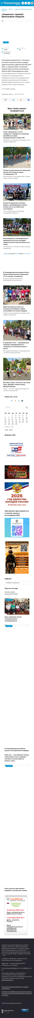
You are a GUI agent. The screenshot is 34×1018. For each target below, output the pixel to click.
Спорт (6, 42)
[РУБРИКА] (17, 745)
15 (12, 419)
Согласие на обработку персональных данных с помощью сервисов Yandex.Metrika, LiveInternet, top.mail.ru (17, 993)
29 (12, 424)
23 (16, 421)
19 (26, 419)
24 (20, 421)
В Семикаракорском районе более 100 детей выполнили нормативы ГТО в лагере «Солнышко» (16, 274)
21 (9, 421)
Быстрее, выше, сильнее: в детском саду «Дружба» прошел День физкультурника (16, 384)
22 (12, 421)
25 (23, 421)
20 (5, 421)
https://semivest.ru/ (7, 980)
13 (5, 419)
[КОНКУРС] (17, 885)
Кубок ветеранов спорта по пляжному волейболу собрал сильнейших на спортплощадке (15, 309)
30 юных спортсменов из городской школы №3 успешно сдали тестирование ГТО (16, 172)
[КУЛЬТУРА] (17, 613)
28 (9, 424)
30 (16, 424)
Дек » (11, 430)
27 (5, 424)
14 (9, 419)
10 (19, 417)
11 (22, 417)
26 (27, 421)
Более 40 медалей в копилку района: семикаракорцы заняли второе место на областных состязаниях (15, 206)
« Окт (6, 430)
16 (16, 419)
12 (26, 417)
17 (19, 419)
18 (23, 419)
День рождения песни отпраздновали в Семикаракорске (13, 619)
